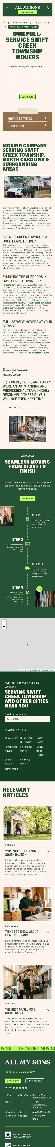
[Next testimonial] (24, 407)
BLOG (20, 1101)
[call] (48, 7)
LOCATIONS (10, 1115)
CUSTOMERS (24, 1094)
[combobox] (29, 719)
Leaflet (25, 670)
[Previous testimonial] (5, 407)
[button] (27, 117)
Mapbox (35, 670)
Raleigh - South (42, 23)
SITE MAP (23, 1115)
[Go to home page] (4, 23)
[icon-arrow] (48, 852)
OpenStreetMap (47, 670)
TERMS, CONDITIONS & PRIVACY (39, 1104)
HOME (8, 1094)
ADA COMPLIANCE (41, 1111)
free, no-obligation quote (38, 352)
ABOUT (8, 1101)
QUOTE (21, 1111)
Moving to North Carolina (13, 284)
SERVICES (10, 1111)
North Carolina (20, 23)
